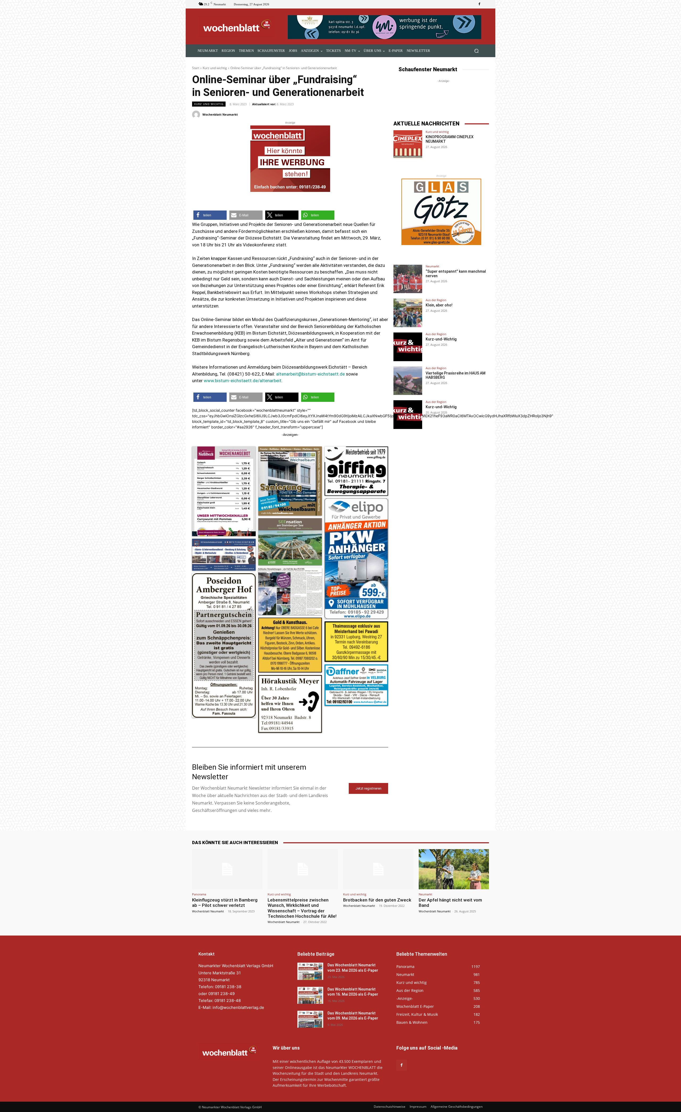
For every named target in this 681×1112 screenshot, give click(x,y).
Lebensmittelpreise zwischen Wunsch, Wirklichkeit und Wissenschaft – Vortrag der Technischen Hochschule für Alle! (302, 908)
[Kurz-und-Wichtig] (407, 346)
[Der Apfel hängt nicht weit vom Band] (454, 869)
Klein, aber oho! (439, 305)
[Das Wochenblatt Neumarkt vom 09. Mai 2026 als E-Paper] (310, 1019)
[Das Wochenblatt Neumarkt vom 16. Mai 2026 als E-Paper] (310, 995)
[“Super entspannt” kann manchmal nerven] (407, 279)
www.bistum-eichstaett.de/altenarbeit (242, 380)
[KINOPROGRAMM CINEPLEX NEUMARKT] (407, 144)
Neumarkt (432, 266)
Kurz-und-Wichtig (441, 339)
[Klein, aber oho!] (407, 312)
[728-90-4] (385, 27)
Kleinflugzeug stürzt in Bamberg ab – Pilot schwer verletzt (225, 902)
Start (195, 68)
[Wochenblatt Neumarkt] (197, 115)
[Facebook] (479, 4)
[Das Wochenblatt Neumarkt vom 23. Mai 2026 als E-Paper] (310, 971)
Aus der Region (436, 299)
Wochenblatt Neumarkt (220, 114)
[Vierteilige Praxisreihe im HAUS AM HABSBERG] (407, 381)
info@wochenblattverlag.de (238, 1007)
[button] (476, 51)
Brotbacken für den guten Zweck (377, 900)
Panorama (199, 894)
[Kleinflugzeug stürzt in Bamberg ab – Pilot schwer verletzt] (227, 869)
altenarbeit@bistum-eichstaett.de (310, 374)
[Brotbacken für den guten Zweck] (378, 869)
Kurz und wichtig (215, 68)
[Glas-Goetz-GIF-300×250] (441, 212)
